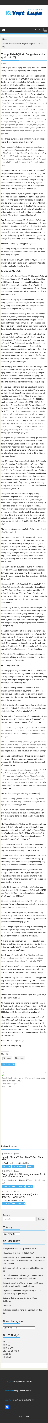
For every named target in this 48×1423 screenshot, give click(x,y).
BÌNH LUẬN (6, 1186)
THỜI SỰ (30, 1166)
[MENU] (45, 30)
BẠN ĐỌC (7, 1354)
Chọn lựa (7, 1305)
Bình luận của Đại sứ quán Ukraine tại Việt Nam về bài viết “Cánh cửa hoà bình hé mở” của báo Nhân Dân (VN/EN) (24, 1260)
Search (6, 1215)
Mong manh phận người (35, 1078)
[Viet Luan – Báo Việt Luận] (3, 29)
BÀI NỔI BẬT (7, 1166)
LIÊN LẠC (7, 1357)
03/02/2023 (8, 1154)
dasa (17, 1154)
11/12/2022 (8, 1191)
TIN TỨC (6, 1342)
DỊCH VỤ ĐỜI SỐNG (11, 1351)
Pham (5, 63)
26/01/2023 (8, 1171)
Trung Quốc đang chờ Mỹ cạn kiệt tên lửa (20, 1248)
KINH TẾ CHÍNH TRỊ (8, 1064)
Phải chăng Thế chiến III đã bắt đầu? (18, 1253)
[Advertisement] (24, 1117)
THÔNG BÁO (8, 1348)
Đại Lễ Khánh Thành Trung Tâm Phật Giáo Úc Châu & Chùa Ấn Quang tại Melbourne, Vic (12, 1082)
